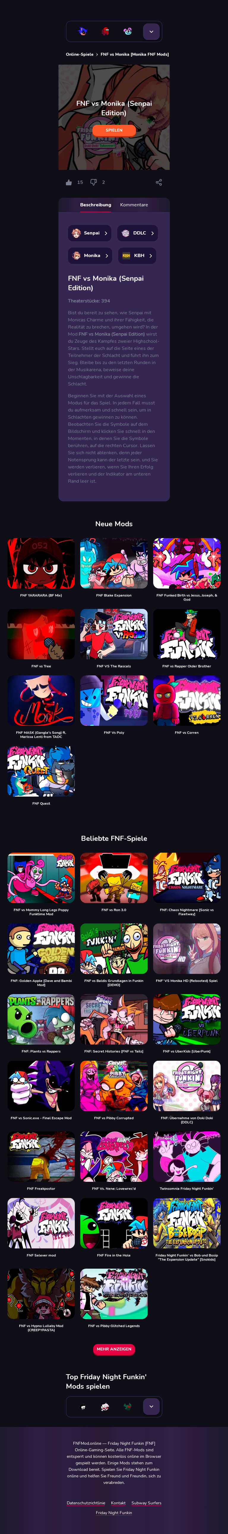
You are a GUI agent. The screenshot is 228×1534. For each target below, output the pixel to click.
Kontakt (118, 1503)
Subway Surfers (147, 1503)
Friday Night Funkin (114, 1513)
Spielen (114, 130)
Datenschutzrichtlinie (86, 1503)
